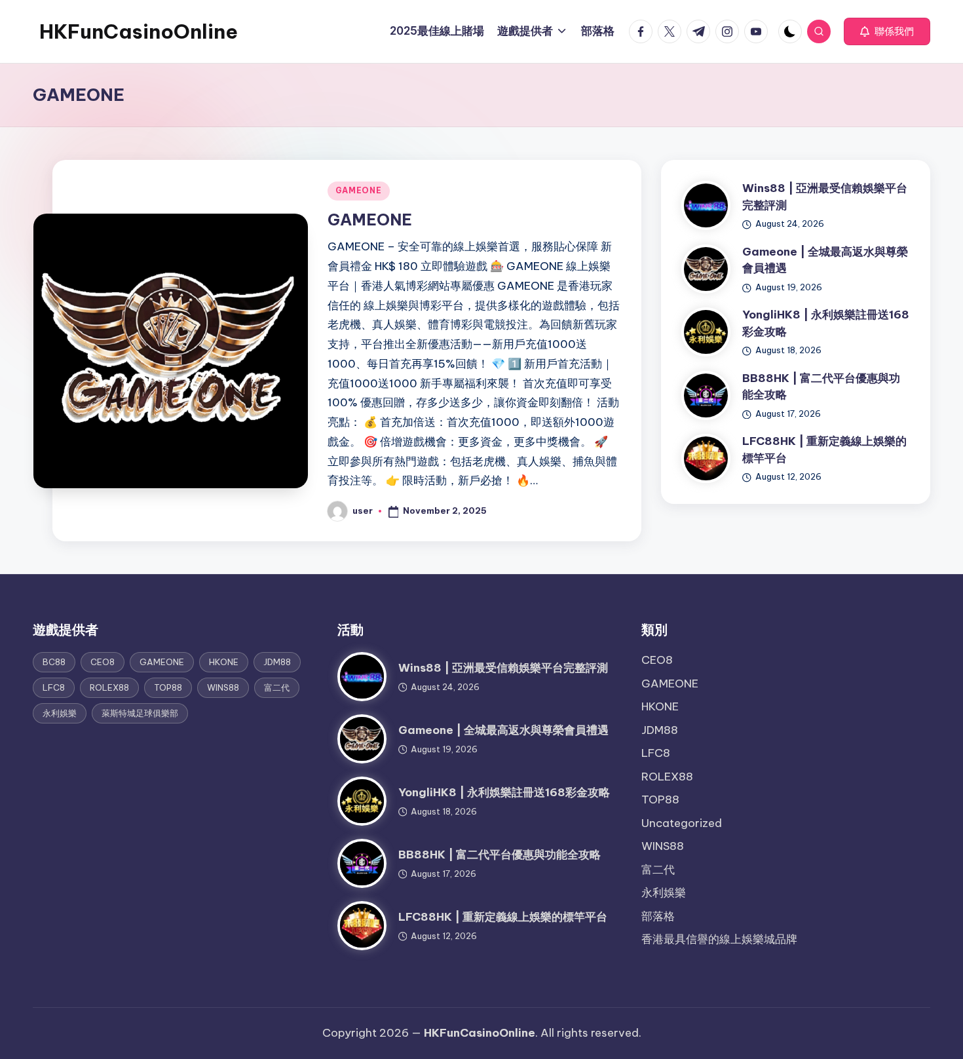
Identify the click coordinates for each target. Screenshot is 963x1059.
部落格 (658, 916)
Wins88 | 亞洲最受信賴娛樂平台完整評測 (503, 668)
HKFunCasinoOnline (138, 31)
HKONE (223, 662)
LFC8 (54, 687)
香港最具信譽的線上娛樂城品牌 (719, 939)
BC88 (54, 662)
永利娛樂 (60, 713)
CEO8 (102, 662)
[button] (887, 31)
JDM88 (277, 662)
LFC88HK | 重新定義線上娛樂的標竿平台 (502, 917)
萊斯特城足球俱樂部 (140, 713)
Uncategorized (681, 823)
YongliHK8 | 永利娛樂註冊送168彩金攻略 (504, 792)
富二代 (277, 687)
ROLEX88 (109, 687)
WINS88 (223, 687)
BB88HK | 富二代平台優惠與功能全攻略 (499, 854)
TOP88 (168, 687)
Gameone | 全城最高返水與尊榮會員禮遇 (503, 730)
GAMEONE (358, 190)
